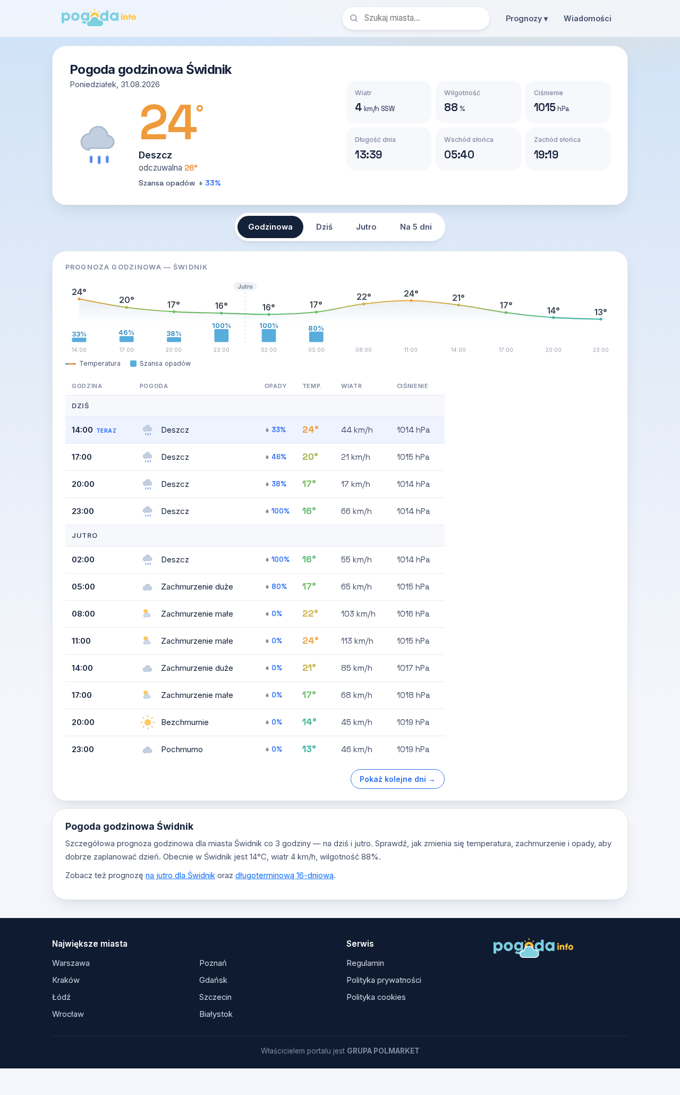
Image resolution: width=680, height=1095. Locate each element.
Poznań (213, 963)
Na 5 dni (416, 227)
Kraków (66, 980)
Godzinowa (270, 227)
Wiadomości (587, 18)
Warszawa (71, 963)
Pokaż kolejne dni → (398, 779)
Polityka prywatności (383, 980)
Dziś (324, 227)
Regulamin (365, 963)
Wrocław (68, 1014)
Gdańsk (213, 980)
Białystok (216, 1014)
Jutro (366, 227)
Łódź (61, 997)
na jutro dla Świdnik (180, 875)
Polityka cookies (376, 997)
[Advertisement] (535, 536)
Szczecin (215, 997)
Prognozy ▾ (527, 18)
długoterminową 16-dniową (284, 875)
